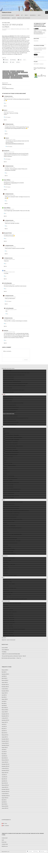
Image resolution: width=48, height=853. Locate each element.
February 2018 (4, 709)
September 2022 (5, 674)
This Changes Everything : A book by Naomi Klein (12, 381)
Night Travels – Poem (7, 594)
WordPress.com (5, 846)
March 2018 (4, 707)
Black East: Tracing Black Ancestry (9, 405)
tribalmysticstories (9, 96)
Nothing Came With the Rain (8, 551)
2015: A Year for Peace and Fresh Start (10, 538)
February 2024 (4, 669)
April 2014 (4, 801)
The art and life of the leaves (8, 392)
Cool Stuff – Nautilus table (8, 484)
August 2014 (4, 797)
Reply (6, 105)
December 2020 (5, 690)
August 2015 (4, 772)
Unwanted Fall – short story (8, 631)
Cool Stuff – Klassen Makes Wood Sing (10, 478)
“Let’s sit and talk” (6, 471)
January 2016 (4, 762)
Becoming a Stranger (7, 560)
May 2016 (3, 753)
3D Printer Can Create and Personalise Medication (12, 527)
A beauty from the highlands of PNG (10, 424)
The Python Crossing (7, 547)
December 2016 (5, 739)
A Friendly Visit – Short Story (8, 616)
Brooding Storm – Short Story (8, 620)
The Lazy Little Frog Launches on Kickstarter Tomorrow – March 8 (14, 655)
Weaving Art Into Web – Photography (12, 439)
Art (21, 15)
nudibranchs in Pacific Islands (8, 75)
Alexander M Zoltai (8, 232)
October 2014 (4, 793)
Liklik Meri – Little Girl (8, 463)
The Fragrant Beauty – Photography (12, 435)
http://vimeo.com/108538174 (8, 36)
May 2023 (3, 671)
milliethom (6, 330)
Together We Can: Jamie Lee (8, 398)
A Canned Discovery (6, 536)
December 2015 (5, 764)
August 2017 (4, 722)
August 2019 (4, 692)
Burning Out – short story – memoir (9, 575)
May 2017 (3, 728)
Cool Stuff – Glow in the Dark (8, 476)
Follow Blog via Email (39, 45)
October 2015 (4, 768)
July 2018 (3, 701)
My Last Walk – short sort (8, 624)
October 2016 (4, 743)
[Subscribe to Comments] (2, 825)
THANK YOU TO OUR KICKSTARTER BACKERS (11, 653)
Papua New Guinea (6, 76)
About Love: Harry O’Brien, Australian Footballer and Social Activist (16, 510)
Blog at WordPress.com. (5, 851)
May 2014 (3, 799)
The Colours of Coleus (8, 456)
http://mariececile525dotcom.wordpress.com (15, 143)
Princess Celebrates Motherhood (9, 553)
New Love (4, 596)
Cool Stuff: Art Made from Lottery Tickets (11, 482)
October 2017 (4, 718)
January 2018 (4, 711)
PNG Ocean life (25, 76)
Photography (6, 433)
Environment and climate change (7, 15)
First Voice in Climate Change (8, 377)
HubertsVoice (14, 182)
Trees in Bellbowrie (5, 649)
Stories (8, 22)
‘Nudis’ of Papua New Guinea (8, 413)
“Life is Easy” (5, 523)
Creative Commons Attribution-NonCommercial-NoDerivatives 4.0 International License (40, 32)
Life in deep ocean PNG (16, 72)
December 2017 (5, 713)
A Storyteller (5, 605)
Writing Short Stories (6, 601)
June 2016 (4, 751)
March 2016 (4, 757)
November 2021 (5, 686)
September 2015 (5, 770)
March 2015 (4, 783)
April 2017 (4, 730)
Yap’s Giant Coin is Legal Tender (8, 521)
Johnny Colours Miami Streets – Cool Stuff (11, 495)
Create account (4, 837)
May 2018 (3, 703)
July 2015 (3, 774)
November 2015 (5, 766)
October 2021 (4, 688)
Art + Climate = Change (7, 370)
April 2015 (4, 780)
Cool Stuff (5, 469)
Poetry (39, 15)
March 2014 (4, 804)
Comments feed (5, 844)
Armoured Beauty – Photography (11, 441)
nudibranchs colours (13, 73)
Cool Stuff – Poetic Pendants (8, 497)
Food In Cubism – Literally (7, 480)
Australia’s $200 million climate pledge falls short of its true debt (15, 383)
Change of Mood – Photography (11, 443)
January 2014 (4, 808)
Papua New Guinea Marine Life (16, 76)
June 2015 (4, 776)
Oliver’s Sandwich (6, 607)
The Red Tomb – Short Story (8, 609)
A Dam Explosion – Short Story (8, 618)
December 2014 (5, 789)
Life (3, 22)
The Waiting (4, 651)
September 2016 (5, 745)
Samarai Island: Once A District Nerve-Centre (11, 506)
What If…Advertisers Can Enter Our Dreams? (11, 508)
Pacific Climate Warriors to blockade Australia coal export (14, 385)
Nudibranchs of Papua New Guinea (22, 75)
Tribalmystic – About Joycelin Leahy (8, 639)
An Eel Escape (5, 566)
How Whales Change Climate (8, 379)
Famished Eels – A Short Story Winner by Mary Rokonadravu (14, 629)
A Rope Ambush (5, 562)
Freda (5, 461)
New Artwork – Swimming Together (10, 454)
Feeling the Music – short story (9, 622)
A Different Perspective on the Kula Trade (10, 422)
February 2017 (4, 734)
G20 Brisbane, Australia (6, 83)
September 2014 (5, 795)
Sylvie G (5, 110)
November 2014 (5, 791)
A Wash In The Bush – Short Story (9, 564)
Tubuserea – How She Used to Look (9, 420)
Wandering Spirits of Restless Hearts (9, 517)
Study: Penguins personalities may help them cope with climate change (16, 372)
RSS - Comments (6, 825)
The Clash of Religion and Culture (9, 411)
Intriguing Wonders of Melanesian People (11, 407)
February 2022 (4, 680)
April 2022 (4, 676)
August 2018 (4, 699)
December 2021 (5, 684)
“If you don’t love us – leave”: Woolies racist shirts (12, 534)
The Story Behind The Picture (8, 88)
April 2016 (4, 755)
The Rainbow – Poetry (7, 579)
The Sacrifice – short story (8, 633)
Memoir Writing (32, 15)
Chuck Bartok (6, 150)
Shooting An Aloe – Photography (11, 450)
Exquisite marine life (6, 72)
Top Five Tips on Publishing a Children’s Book (11, 512)
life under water (24, 72)
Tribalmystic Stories (6, 12)
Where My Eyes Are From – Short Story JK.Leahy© (12, 603)
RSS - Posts (5, 823)
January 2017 (4, 736)
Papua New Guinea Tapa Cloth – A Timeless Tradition (12, 396)
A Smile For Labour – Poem (8, 592)
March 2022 (4, 678)
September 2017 (5, 720)
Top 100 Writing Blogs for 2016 (8, 504)
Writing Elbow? (6, 532)
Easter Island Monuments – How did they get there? (12, 519)
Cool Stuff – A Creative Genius (8, 493)
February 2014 (4, 806)
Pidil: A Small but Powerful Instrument (10, 415)
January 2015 (4, 787)
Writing (26, 15)
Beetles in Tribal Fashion (7, 400)
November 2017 (5, 715)
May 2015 (3, 778)
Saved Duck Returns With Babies (9, 549)
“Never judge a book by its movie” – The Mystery (11, 540)
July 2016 (3, 749)
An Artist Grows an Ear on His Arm (9, 428)
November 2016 (5, 741)
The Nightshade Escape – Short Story (10, 611)
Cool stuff (5, 467)
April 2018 (4, 705)
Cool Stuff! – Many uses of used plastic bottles (12, 489)
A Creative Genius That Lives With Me (11, 452)
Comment (26, 359)
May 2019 (3, 697)
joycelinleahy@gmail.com (6, 819)
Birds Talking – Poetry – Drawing (9, 583)
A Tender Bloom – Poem (7, 581)
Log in (3, 839)
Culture (17, 15)
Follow (36, 54)
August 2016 (4, 747)
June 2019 (4, 695)
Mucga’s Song (5, 573)
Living (5, 22)
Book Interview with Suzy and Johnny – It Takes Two (11, 658)
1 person (9, 117)
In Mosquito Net (6, 568)
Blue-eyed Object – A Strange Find (9, 525)
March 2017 (4, 732)
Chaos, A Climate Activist (7, 387)
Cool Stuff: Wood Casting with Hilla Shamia (11, 491)
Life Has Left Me (6, 590)
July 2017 (3, 724)
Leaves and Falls (5, 647)
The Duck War (5, 545)
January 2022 (4, 682)
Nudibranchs (5, 73)
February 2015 (4, 785)
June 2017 (4, 726)
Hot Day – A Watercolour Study (10, 465)
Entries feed (4, 842)
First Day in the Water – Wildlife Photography (13, 437)
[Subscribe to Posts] (2, 823)
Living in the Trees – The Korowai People (10, 409)
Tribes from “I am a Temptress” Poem (9, 588)
